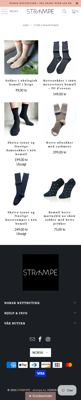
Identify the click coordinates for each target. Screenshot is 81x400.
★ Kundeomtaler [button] (40, 396)
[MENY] (2, 11)
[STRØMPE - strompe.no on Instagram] (48, 339)
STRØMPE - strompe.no (31, 390)
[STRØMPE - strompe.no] (40, 11)
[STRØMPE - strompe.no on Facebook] (40, 339)
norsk (37, 352)
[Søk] (64, 11)
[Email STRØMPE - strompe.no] (32, 339)
